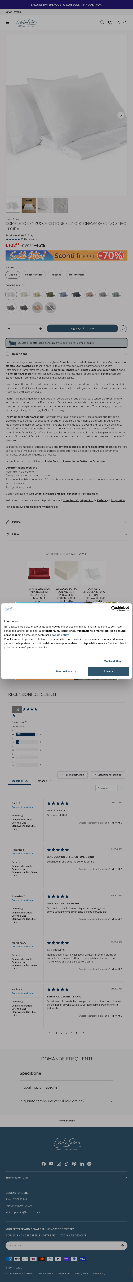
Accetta (108, 671)
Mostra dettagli (113, 661)
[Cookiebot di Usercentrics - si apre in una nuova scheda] (114, 608)
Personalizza (64, 671)
